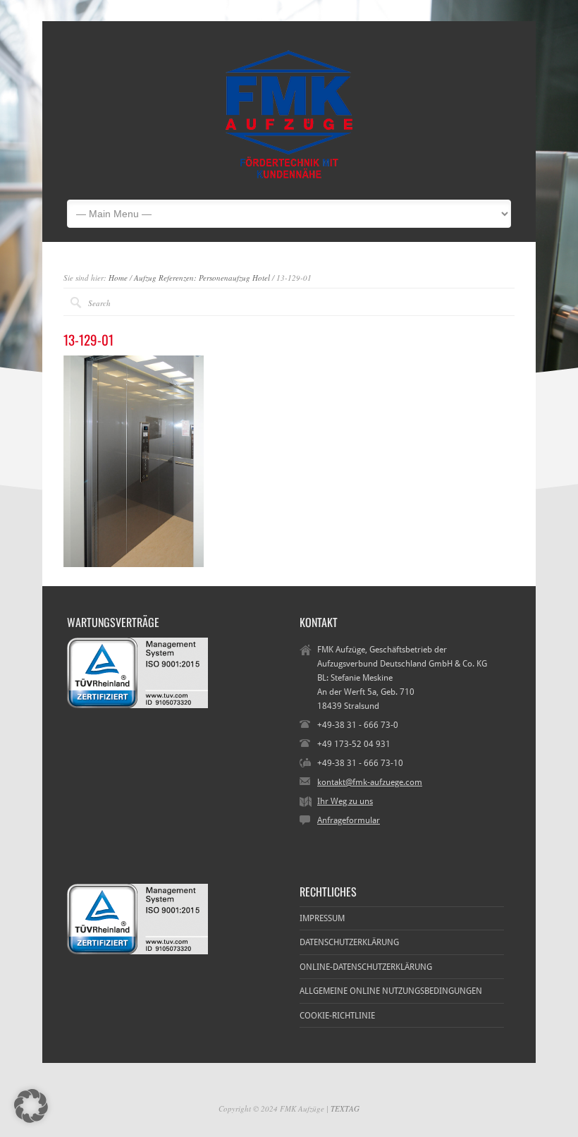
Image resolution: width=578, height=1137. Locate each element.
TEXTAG (345, 1108)
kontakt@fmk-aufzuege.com (369, 782)
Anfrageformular (348, 820)
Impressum (322, 918)
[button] (31, 1106)
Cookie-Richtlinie (337, 1016)
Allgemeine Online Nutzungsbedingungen (391, 991)
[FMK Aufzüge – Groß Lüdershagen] (289, 178)
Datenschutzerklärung (349, 942)
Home (118, 277)
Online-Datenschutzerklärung (366, 967)
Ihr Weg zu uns (345, 801)
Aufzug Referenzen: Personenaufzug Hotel (202, 277)
